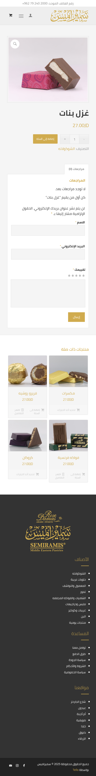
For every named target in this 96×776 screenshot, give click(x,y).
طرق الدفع (79, 653)
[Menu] (22, 15)
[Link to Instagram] (17, 765)
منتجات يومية (77, 622)
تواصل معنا (79, 647)
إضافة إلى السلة (45, 138)
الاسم (80, 222)
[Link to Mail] (10, 765)
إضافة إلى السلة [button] (35, 411)
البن (83, 616)
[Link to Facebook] (24, 765)
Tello (76, 769)
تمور (83, 591)
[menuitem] (29, 16)
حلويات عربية (78, 579)
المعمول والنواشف (74, 585)
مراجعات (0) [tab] (76, 169)
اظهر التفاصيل (19, 411)
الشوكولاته (66, 148)
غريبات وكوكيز (77, 610)
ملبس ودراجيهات (75, 604)
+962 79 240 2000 (35, 3)
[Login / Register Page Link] (29, 16)
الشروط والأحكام (76, 666)
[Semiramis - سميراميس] (56, 16)
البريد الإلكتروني (72, 246)
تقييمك (79, 270)
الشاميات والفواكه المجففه (69, 598)
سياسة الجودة (77, 660)
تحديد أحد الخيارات (66, 410)
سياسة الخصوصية (75, 672)
